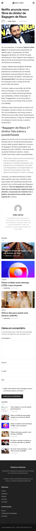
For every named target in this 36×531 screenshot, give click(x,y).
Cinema (6, 247)
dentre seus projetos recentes (19, 67)
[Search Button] (34, 3)
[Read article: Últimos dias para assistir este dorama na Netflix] (18, 299)
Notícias (4, 494)
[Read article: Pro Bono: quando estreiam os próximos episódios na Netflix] (5, 442)
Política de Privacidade (9, 513)
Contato (4, 502)
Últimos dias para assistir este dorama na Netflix (21, 433)
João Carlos (12, 21)
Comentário (6, 338)
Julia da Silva (8, 255)
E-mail (4, 371)
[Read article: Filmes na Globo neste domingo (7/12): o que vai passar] (18, 269)
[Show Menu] (2, 3)
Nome (4, 362)
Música (3, 496)
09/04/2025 (23, 21)
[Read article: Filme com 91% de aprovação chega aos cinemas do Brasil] (5, 417)
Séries (3, 310)
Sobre (3, 511)
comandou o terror (16, 96)
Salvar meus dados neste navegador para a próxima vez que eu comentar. (17, 390)
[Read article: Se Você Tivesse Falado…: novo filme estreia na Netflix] (5, 451)
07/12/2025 (17, 255)
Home (3, 491)
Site (2, 380)
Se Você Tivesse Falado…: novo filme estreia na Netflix (21, 450)
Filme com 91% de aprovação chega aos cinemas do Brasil (20, 416)
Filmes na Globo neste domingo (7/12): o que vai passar (21, 425)
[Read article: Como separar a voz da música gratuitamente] (5, 409)
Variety (7, 103)
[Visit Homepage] (18, 3)
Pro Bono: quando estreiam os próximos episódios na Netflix (21, 441)
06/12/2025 (15, 318)
